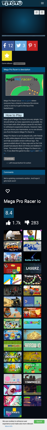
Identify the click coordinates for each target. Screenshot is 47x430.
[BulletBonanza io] (32, 290)
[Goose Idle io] (32, 302)
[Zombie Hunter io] (32, 401)
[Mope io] (32, 368)
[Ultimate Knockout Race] (13, 390)
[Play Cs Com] (13, 302)
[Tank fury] (13, 368)
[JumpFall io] (13, 335)
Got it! (39, 421)
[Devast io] (13, 357)
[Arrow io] (32, 346)
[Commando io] (32, 379)
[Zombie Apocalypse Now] (13, 290)
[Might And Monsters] (13, 313)
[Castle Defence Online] (13, 257)
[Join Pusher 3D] (13, 279)
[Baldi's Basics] (32, 235)
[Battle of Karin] (32, 257)
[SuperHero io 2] (32, 313)
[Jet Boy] (13, 401)
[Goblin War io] (32, 357)
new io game (26, 101)
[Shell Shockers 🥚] (13, 235)
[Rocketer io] (13, 379)
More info (8, 426)
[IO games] (12, 3)
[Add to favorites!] (7, 192)
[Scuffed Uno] (13, 268)
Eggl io (32, 151)
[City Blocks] (32, 335)
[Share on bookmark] (7, 56)
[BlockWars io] (13, 412)
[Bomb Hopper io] (32, 390)
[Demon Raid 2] (13, 324)
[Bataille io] (32, 246)
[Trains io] (32, 279)
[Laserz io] (32, 268)
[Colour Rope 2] (32, 324)
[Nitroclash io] (13, 346)
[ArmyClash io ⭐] (13, 246)
